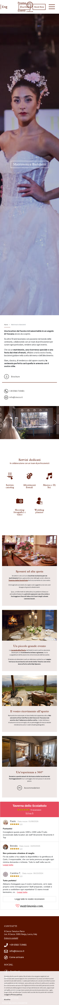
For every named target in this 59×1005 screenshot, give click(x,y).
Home (6, 325)
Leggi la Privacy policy (13, 995)
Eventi (21, 10)
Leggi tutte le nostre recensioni (29, 899)
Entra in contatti (11, 938)
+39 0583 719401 (18, 944)
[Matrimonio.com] (29, 907)
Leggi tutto (8, 865)
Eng (4, 7)
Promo (22, 3)
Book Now (39, 6)
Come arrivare (16, 957)
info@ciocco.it (16, 951)
